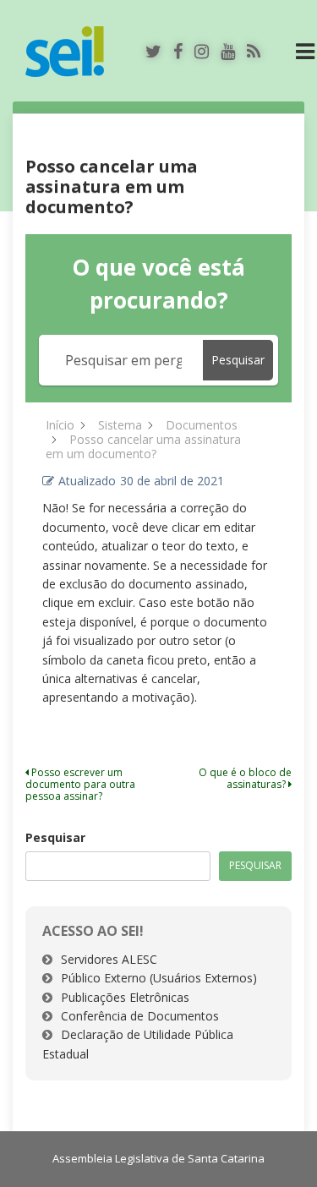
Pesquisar (55, 837)
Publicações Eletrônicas (125, 997)
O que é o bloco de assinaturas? (245, 778)
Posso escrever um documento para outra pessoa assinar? (80, 784)
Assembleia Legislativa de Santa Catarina (158, 1158)
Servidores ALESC (109, 959)
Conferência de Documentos (140, 1016)
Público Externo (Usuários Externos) (159, 978)
